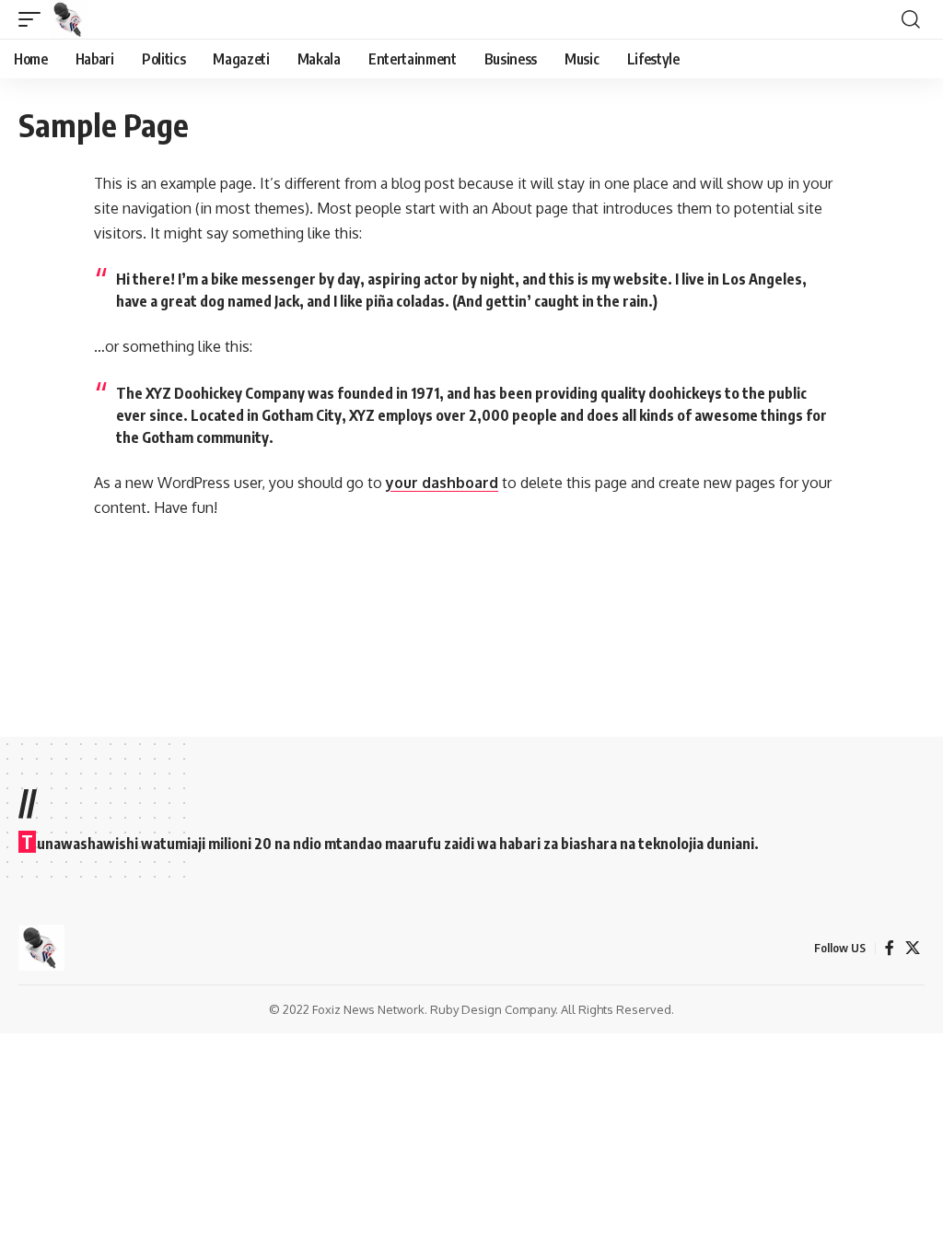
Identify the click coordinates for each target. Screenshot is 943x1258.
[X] (913, 948)
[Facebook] (889, 948)
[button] (34, 19)
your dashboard (442, 482)
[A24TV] (69, 19)
